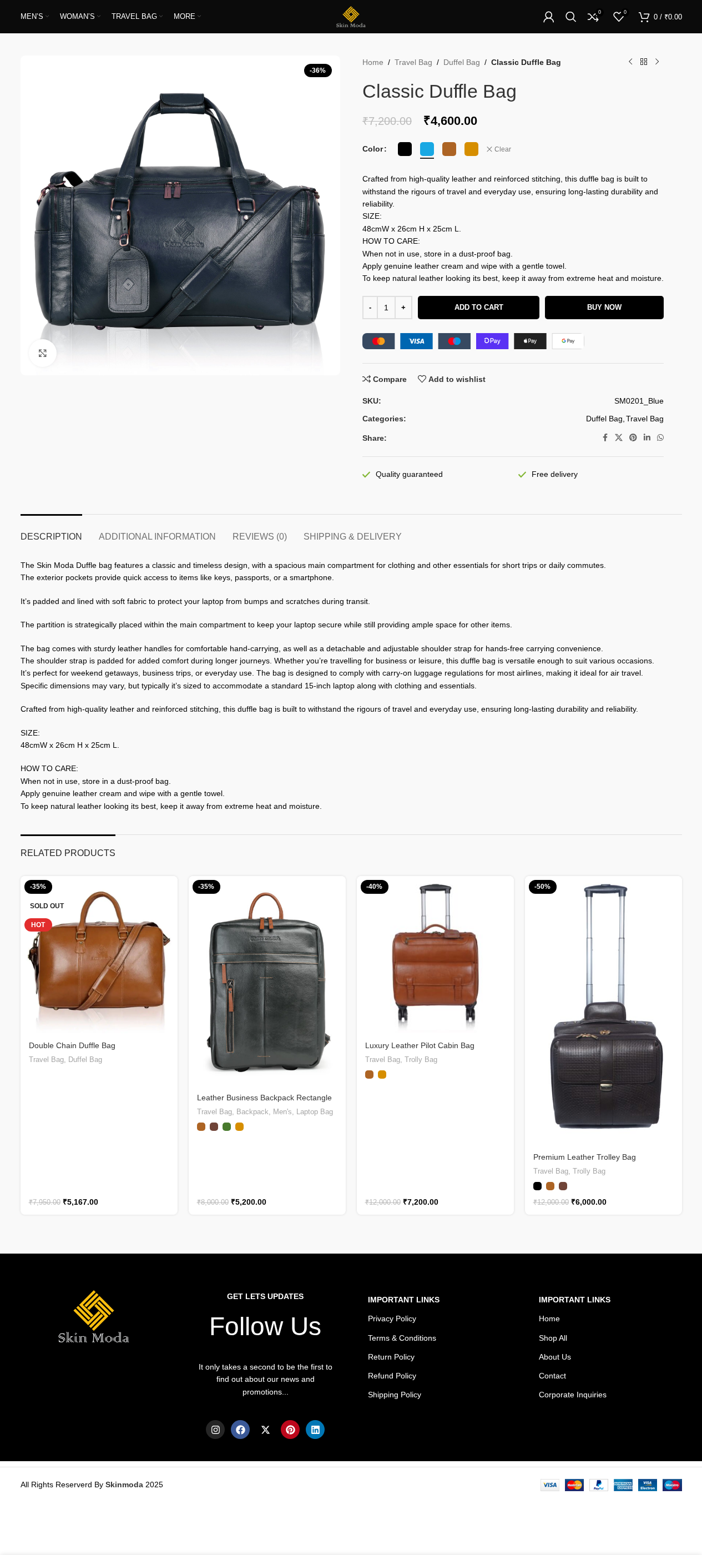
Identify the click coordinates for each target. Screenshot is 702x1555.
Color (372, 148)
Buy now (604, 307)
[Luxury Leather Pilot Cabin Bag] (435, 954)
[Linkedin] (315, 1429)
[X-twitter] (265, 1429)
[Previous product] (630, 62)
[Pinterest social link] (633, 437)
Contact (552, 1375)
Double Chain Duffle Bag (72, 1045)
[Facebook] (240, 1429)
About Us (555, 1356)
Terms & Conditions (402, 1337)
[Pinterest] (290, 1429)
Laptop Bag (314, 1112)
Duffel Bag (461, 62)
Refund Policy (392, 1375)
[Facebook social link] (605, 437)
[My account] (549, 17)
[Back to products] (643, 62)
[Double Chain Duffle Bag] (99, 954)
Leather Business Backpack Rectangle (264, 1097)
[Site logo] (351, 16)
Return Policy (391, 1356)
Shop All (553, 1337)
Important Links (574, 1299)
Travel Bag (413, 62)
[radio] (405, 149)
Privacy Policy (392, 1318)
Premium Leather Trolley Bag (584, 1157)
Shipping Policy (394, 1394)
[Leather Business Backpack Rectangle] (267, 980)
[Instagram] (215, 1429)
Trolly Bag (421, 1059)
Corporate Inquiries (573, 1394)
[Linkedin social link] (647, 437)
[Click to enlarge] (43, 353)
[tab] (51, 531)
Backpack (252, 1112)
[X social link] (619, 437)
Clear (502, 149)
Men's (282, 1112)
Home (372, 62)
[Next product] (657, 62)
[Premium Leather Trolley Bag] (603, 1010)
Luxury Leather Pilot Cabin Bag (419, 1045)
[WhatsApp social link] (660, 437)
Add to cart (478, 307)
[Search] (571, 17)
